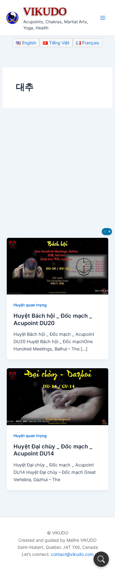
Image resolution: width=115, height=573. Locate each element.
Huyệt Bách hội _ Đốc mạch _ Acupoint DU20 (52, 319)
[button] (101, 559)
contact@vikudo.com (72, 554)
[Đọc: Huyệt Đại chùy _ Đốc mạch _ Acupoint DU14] (57, 396)
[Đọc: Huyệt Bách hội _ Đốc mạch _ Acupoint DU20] (57, 265)
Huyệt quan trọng (30, 305)
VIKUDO (45, 11)
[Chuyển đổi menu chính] (103, 18)
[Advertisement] (57, 177)
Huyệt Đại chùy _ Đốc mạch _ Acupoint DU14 (52, 450)
